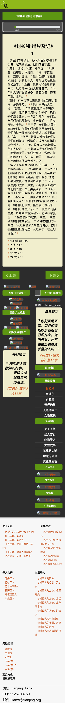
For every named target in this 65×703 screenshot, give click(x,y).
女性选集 (50, 415)
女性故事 (50, 445)
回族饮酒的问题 (51, 555)
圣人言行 (50, 434)
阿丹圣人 (9, 578)
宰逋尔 (50, 394)
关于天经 (50, 429)
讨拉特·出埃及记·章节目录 (29, 16)
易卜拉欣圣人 (12, 586)
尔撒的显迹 (50, 456)
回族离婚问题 (50, 559)
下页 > (54, 275)
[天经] (4, 4)
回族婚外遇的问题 (52, 563)
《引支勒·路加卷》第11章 (48, 357)
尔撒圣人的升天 (46, 626)
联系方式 (7, 674)
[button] (8, 27)
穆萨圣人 (9, 590)
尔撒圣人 (50, 440)
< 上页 (11, 275)
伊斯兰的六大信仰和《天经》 (20, 531)
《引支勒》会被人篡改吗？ (19, 551)
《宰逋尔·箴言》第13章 (16, 391)
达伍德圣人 (11, 594)
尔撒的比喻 (50, 450)
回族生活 (45, 526)
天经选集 (50, 405)
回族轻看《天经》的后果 (18, 555)
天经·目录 (7, 643)
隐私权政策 (8, 678)
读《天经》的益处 (14, 535)
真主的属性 (50, 461)
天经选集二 (50, 410)
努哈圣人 (9, 582)
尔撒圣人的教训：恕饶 (49, 622)
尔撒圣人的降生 (46, 578)
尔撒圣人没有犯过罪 (48, 618)
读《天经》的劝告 (14, 539)
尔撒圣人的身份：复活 (49, 598)
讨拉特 (50, 388)
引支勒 (50, 399)
